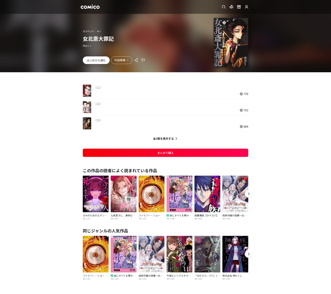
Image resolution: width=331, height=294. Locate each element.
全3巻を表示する (163, 138)
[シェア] (136, 60)
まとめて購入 (165, 153)
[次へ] (248, 194)
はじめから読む (96, 60)
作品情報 (119, 60)
